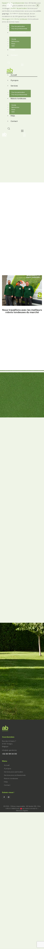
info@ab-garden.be (9, 750)
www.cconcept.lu (31, 808)
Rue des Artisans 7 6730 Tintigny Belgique (9, 744)
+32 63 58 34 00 (9, 754)
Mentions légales (22, 811)
